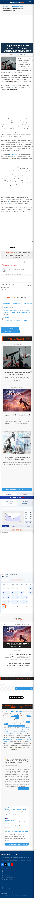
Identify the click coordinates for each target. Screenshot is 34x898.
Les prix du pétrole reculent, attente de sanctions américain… (16, 416)
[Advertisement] (17, 29)
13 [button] (17, 597)
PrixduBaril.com (6, 893)
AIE (9, 201)
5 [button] (12, 592)
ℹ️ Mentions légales (7, 888)
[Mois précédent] (6, 580)
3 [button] (3, 592)
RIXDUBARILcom (9, 854)
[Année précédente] (3, 580)
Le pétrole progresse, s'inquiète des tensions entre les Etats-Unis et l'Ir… (18, 664)
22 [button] (26, 602)
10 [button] (3, 597)
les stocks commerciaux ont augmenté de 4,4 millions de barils (17, 739)
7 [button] (21, 592)
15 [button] (26, 597)
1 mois (5, 526)
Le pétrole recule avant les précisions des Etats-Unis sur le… (17, 373)
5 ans (28, 526)
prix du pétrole (13, 154)
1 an (21, 526)
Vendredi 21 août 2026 (14, 711)
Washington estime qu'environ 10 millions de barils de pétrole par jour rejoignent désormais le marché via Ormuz (17, 731)
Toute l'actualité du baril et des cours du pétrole (17, 490)
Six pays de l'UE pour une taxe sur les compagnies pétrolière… (17, 458)
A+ (26, 13)
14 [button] (21, 597)
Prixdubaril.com (6, 6)
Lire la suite (23, 789)
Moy (27, 522)
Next (31, 372)
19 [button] (12, 602)
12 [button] (12, 597)
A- (30, 13)
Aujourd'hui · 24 (16, 579)
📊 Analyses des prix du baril (9, 877)
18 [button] (8, 602)
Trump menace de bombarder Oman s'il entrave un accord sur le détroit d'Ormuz (17, 645)
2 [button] (30, 588)
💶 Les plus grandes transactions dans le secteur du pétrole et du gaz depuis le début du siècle (17, 760)
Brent (28, 714)
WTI (13, 87)
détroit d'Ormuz (26, 727)
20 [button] (17, 602)
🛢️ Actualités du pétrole (17, 6)
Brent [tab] (8, 494)
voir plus (6, 314)
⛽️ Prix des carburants (7, 879)
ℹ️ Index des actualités (7, 875)
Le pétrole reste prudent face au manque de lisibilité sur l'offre (19, 655)
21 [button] (21, 602)
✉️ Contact (4, 886)
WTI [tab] (25, 494)
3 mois (13, 526)
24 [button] (3, 606)
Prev (4, 372)
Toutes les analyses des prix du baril (19, 844)
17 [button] (3, 602)
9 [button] (30, 592)
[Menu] (30, 1)
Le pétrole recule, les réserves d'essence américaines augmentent (17, 48)
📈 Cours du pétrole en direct (9, 871)
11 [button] (8, 597)
